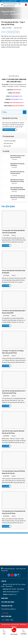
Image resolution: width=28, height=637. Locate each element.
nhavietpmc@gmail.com (13, 591)
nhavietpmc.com (12, 594)
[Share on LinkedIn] (18, 32)
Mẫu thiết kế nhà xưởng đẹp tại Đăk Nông (17, 164)
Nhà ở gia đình (7, 146)
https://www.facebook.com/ (16, 102)
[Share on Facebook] (7, 32)
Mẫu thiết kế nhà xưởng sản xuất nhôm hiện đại (17, 172)
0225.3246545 (20, 589)
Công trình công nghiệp (9, 140)
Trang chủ (5, 14)
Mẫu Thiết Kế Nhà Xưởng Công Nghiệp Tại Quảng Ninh (17, 188)
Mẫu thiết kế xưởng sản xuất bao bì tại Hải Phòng (17, 156)
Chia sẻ (13, 235)
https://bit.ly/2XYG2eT (18, 105)
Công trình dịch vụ (15, 14)
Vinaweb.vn (14, 626)
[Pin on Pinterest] (16, 32)
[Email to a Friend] (13, 32)
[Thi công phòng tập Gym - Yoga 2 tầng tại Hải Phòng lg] (14, 4)
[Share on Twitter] (10, 32)
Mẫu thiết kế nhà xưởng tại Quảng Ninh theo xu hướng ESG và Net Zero (17, 180)
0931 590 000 (12, 589)
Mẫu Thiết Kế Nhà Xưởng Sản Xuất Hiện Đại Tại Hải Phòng (17, 196)
